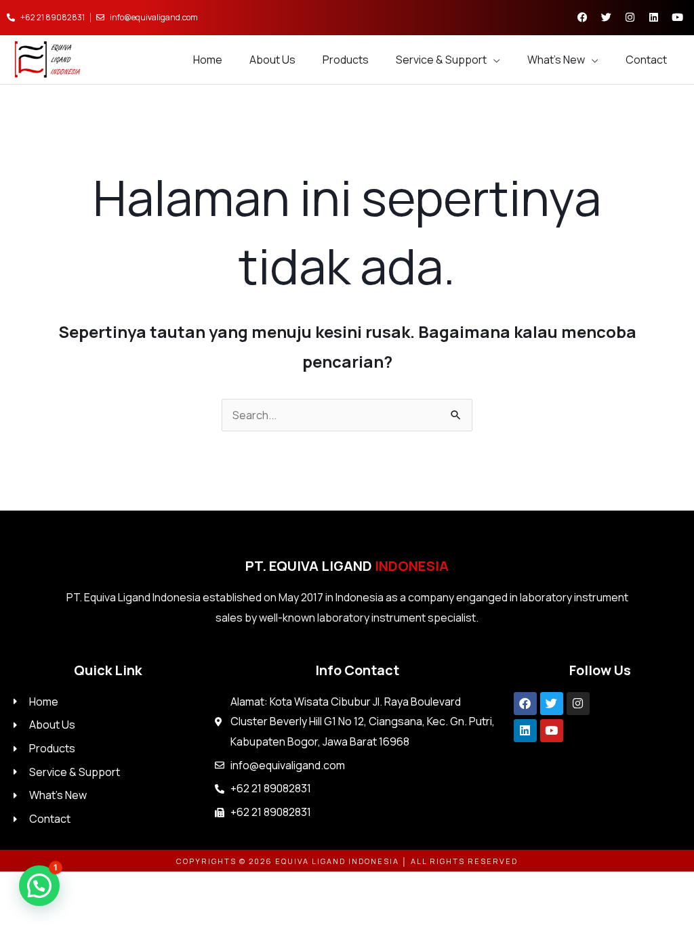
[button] (39, 885)
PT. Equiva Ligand (347, 566)
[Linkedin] (525, 730)
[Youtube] (551, 730)
